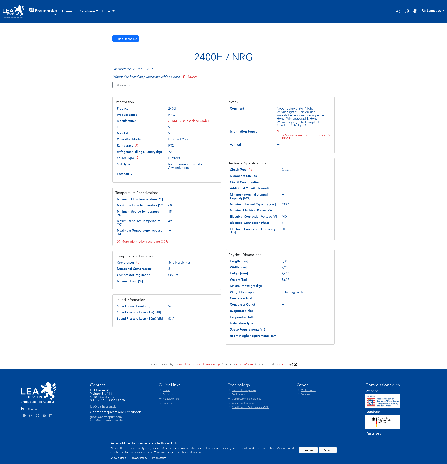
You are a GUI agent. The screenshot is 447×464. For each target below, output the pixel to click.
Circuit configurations (244, 402)
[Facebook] (24, 415)
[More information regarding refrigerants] (136, 145)
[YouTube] (44, 415)
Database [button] (87, 10)
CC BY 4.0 (283, 364)
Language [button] (434, 10)
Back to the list (127, 39)
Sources (305, 394)
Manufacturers (171, 398)
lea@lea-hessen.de (103, 406)
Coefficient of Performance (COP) (250, 407)
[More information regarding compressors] (138, 262)
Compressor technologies (246, 398)
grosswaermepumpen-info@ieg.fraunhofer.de (106, 418)
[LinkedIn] (50, 415)
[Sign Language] (415, 11)
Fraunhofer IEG (245, 364)
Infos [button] (106, 10)
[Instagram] (30, 415)
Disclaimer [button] (125, 85)
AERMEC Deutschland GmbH (188, 120)
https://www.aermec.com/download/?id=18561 (303, 136)
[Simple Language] (406, 11)
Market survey (308, 390)
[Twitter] (37, 415)
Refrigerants (238, 394)
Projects (167, 402)
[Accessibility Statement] (398, 11)
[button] (118, 457)
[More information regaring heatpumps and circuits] (250, 169)
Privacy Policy (139, 457)
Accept (327, 450)
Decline (308, 450)
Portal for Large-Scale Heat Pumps (200, 364)
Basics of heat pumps (244, 390)
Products (168, 394)
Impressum (159, 457)
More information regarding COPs (144, 241)
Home (166, 390)
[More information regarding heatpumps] (138, 157)
